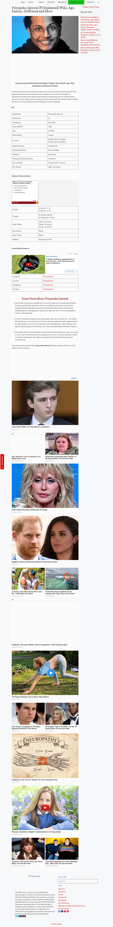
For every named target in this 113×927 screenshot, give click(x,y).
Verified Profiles (76, 2)
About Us (61, 889)
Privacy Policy (63, 909)
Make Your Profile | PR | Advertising (71, 906)
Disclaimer (62, 900)
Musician (50, 2)
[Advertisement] (45, 69)
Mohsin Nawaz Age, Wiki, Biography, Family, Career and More (90, 50)
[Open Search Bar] (98, 2)
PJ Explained (48, 276)
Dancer (41, 2)
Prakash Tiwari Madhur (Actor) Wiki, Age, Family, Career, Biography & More (90, 19)
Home (23, 2)
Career (60, 894)
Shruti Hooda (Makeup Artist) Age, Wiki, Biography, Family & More (90, 42)
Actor (30, 2)
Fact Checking (63, 903)
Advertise (62, 892)
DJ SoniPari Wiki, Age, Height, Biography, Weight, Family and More (90, 27)
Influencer (62, 2)
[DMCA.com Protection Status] (20, 917)
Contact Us (90, 2)
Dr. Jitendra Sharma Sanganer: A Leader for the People (90, 35)
